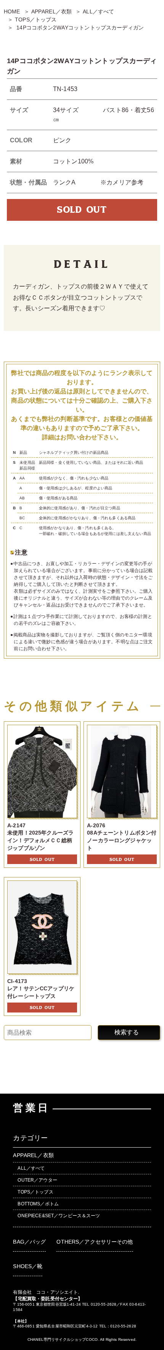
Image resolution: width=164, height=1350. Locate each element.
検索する (126, 1032)
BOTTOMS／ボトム (38, 1204)
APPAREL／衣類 (51, 11)
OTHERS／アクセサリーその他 (94, 1242)
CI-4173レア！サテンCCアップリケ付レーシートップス (40, 988)
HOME (12, 11)
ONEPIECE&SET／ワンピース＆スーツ (59, 1215)
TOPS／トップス (35, 19)
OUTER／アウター (37, 1180)
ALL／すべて (98, 11)
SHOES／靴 (27, 1266)
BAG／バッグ (29, 1242)
